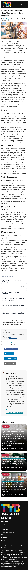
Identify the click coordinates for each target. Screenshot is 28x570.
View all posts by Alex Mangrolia (14, 412)
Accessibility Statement (7, 532)
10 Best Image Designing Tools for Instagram (11, 292)
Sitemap (3, 535)
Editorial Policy (5, 537)
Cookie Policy (13, 566)
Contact (3, 524)
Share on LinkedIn (11, 358)
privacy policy (5, 566)
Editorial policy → (13, 337)
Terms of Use (4, 527)
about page (18, 324)
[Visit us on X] (6, 517)
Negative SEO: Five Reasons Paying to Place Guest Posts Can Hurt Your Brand (13, 312)
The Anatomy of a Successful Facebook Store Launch (13, 306)
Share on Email (10, 363)
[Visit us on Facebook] (2, 517)
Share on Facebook (11, 349)
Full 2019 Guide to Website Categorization (13, 287)
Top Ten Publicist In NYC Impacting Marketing (11, 281)
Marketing (9, 342)
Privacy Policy (5, 529)
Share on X (9, 353)
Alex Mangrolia (7, 19)
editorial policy (10, 324)
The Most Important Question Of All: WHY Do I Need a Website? (13, 299)
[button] (21, 4)
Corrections (4, 540)
